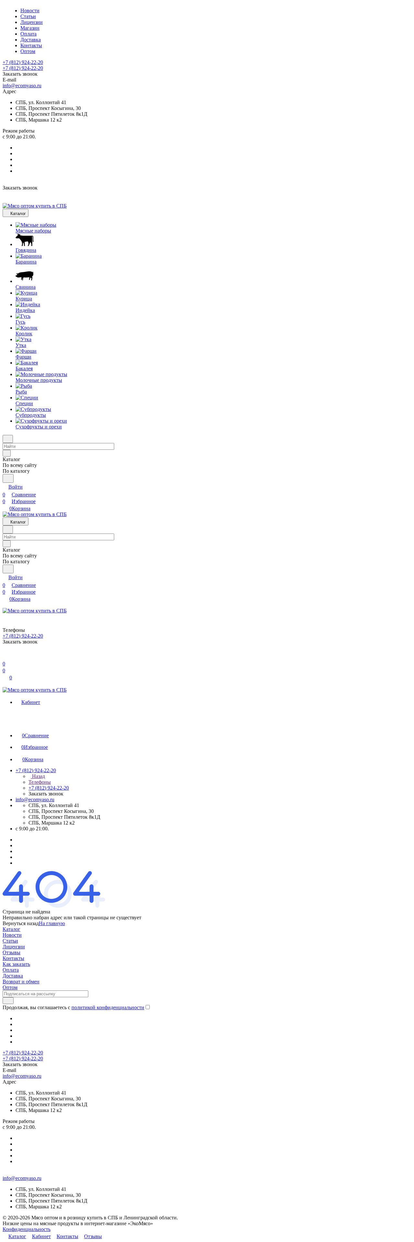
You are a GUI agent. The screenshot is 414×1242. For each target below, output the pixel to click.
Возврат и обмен (21, 981)
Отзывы (11, 952)
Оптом (10, 987)
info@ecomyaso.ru (22, 85)
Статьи (10, 941)
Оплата (11, 970)
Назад (38, 776)
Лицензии (14, 946)
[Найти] (8, 478)
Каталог (11, 929)
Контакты (13, 958)
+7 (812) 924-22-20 (23, 62)
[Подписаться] (8, 1000)
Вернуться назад (21, 923)
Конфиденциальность (26, 1229)
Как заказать (16, 964)
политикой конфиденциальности (107, 1007)
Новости (12, 935)
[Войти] (5, 656)
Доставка (13, 975)
